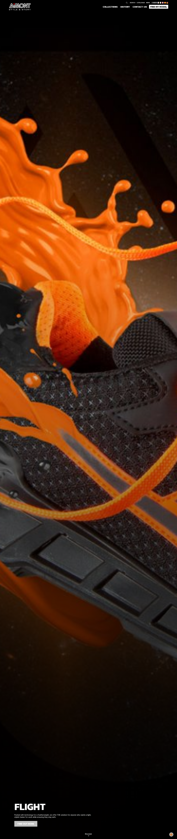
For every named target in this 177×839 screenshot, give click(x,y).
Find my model (158, 6)
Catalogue (141, 3)
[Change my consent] (171, 835)
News (148, 3)
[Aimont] (20, 6)
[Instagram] (152, 2)
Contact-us (140, 6)
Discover (88, 834)
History (125, 6)
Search (132, 3)
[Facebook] (154, 2)
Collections (110, 6)
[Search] (126, 2)
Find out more (25, 823)
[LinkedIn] (156, 2)
